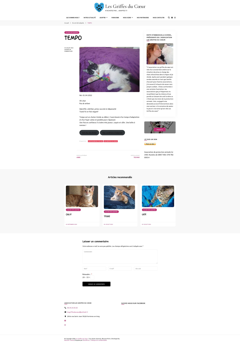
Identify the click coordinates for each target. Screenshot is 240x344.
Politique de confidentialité (99, 340)
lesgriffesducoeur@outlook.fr (77, 312)
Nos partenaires (143, 17)
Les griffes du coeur (110, 141)
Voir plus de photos (89, 132)
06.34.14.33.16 (72, 307)
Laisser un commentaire (70, 50)
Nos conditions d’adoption (112, 132)
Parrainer (115, 17)
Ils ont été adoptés (72, 32)
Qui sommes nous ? (73, 17)
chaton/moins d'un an (95, 141)
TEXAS (107, 216)
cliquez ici (160, 129)
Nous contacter (158, 17)
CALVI (68, 214)
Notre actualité (90, 17)
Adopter (103, 17)
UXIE (144, 214)
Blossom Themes (69, 340)
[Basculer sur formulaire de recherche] (169, 17)
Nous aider (127, 17)
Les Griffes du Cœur (125, 6)
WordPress (86, 340)
